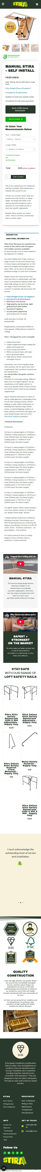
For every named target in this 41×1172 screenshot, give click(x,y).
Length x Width (11, 145)
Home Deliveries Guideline (18, 415)
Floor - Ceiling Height (13, 135)
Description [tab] (12, 235)
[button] (3, 873)
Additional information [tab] (17, 238)
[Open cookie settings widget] (3, 1168)
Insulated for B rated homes (16, 93)
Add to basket (18, 177)
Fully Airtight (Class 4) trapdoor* (18, 88)
